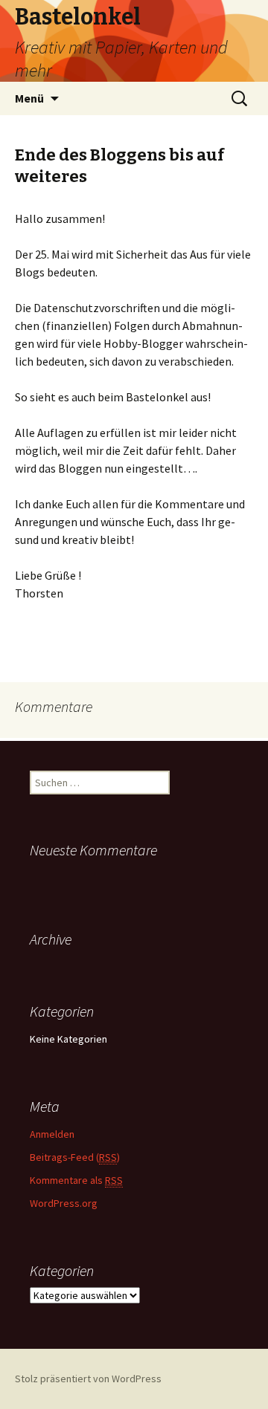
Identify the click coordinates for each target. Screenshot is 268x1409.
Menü (29, 98)
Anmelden (52, 1134)
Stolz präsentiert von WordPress (88, 1378)
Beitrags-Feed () (75, 1157)
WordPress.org (64, 1203)
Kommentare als (76, 1180)
